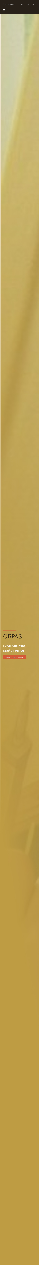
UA (22, 4)
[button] (4, 10)
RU (28, 4)
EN (33, 4)
